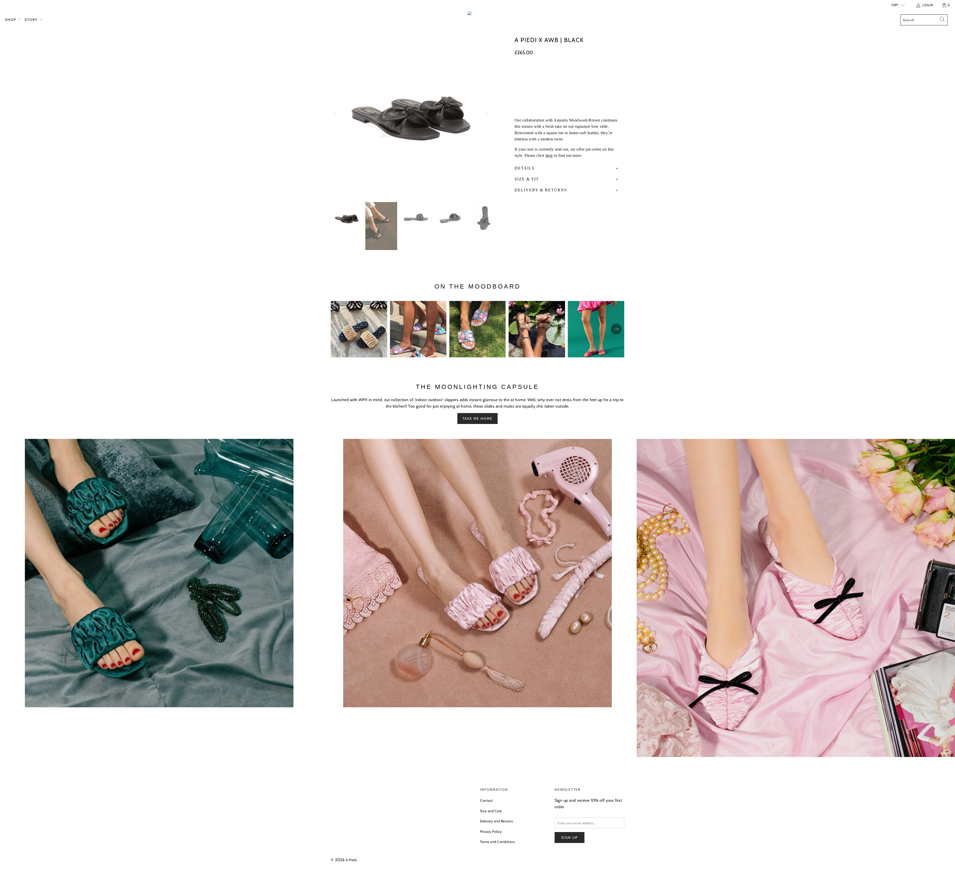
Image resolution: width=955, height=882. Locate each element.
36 (520, 72)
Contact (486, 800)
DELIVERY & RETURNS (541, 190)
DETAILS (525, 168)
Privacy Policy (491, 831)
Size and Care (491, 811)
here (549, 155)
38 (545, 72)
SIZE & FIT (527, 179)
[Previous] (335, 115)
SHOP (11, 19)
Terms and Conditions (497, 842)
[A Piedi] (477, 14)
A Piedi (351, 860)
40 (571, 72)
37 (532, 72)
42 (597, 72)
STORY (32, 19)
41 (584, 72)
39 (558, 72)
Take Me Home (477, 418)
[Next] (486, 115)
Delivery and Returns (496, 821)
